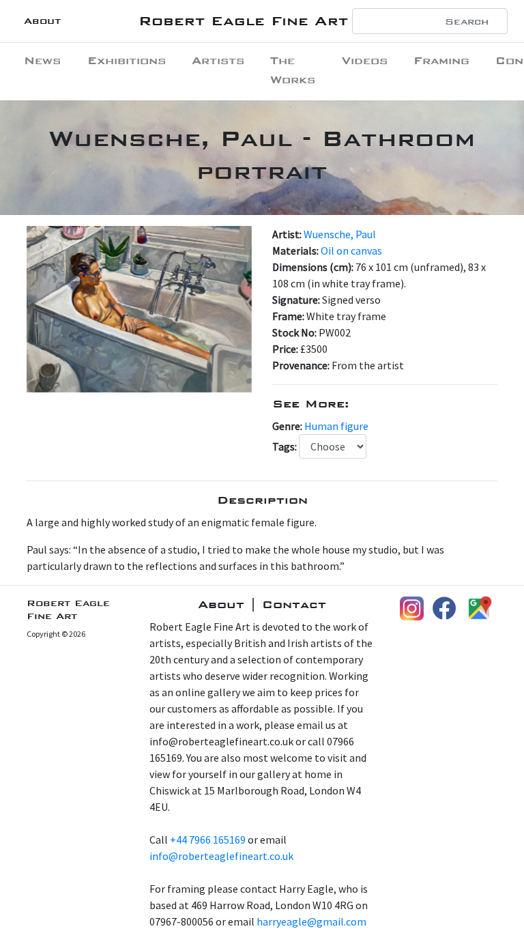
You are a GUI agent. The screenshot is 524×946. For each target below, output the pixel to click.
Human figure (336, 426)
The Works (292, 70)
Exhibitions (126, 60)
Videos (365, 60)
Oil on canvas (351, 250)
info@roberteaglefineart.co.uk (221, 856)
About (42, 21)
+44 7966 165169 (208, 839)
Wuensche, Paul (340, 234)
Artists (218, 60)
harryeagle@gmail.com (311, 921)
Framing (441, 60)
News (42, 60)
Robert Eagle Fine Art (243, 20)
